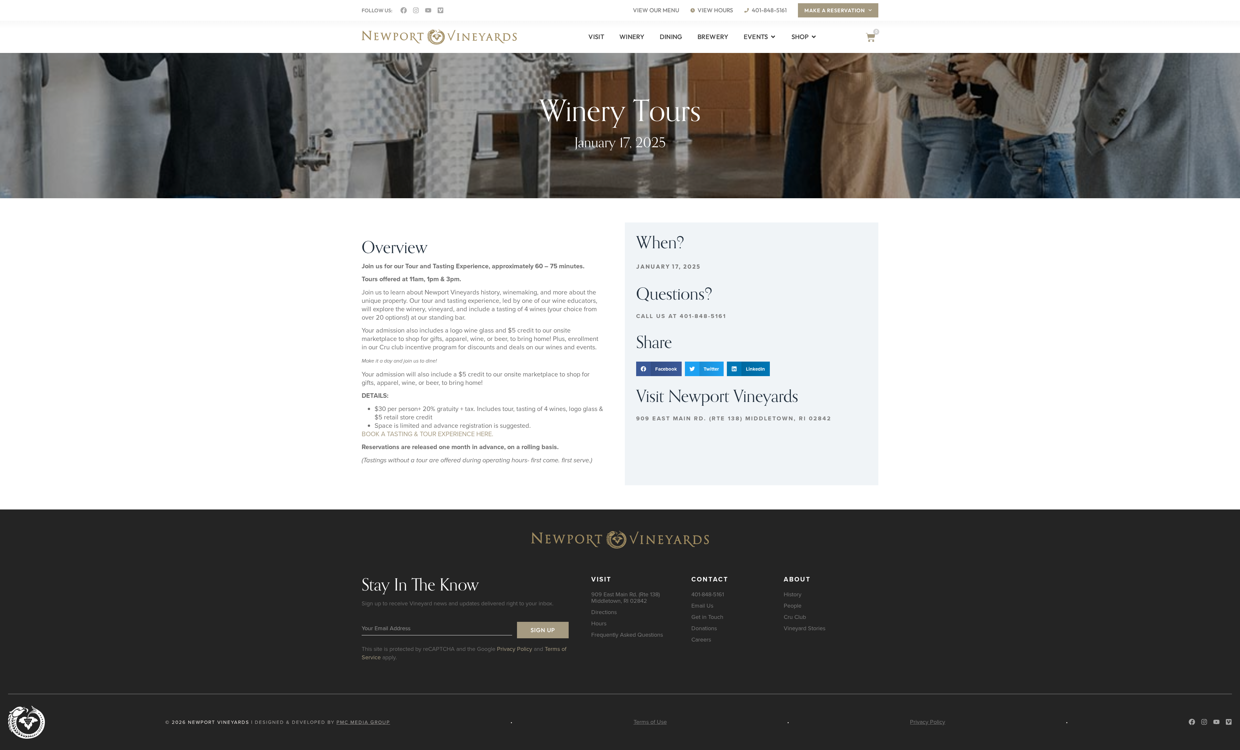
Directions (604, 612)
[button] (659, 369)
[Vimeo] (440, 10)
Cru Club (795, 617)
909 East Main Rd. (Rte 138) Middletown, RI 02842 (734, 418)
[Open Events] (773, 37)
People (792, 605)
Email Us (702, 605)
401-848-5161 (707, 594)
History (792, 594)
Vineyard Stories (804, 628)
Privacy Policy (514, 649)
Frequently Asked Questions (627, 635)
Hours (598, 623)
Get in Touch (707, 617)
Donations (704, 628)
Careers (701, 639)
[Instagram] (416, 10)
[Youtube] (428, 10)
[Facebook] (403, 10)
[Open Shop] (814, 37)
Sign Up (543, 630)
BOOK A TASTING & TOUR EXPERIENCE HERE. (427, 433)
